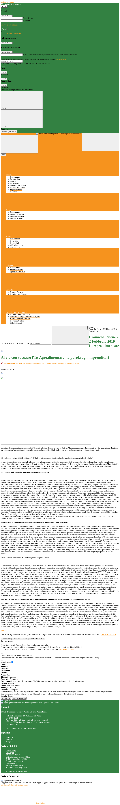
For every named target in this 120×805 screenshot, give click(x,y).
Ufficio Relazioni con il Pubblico (18, 757)
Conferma (12, 131)
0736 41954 (13, 718)
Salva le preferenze (19, 698)
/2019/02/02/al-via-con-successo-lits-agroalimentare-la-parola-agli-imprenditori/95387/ (41, 363)
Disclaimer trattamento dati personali (14, 785)
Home (91, 327)
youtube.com (6, 662)
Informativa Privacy (13, 755)
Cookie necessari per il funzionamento (15, 656)
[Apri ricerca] (100, 142)
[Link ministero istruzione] (11, 4)
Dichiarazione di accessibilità (16, 759)
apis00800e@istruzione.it (29, 720)
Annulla (4, 131)
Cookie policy (11, 751)
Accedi (4, 6)
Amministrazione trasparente (16, 767)
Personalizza (6, 639)
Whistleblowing (11, 763)
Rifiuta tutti (20, 639)
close (4, 155)
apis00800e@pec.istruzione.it (30, 722)
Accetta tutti (36, 639)
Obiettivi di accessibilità (14, 761)
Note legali (10, 753)
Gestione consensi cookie (15, 765)
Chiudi (4, 72)
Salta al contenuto (7, 2)
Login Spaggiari (61, 59)
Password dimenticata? (9, 25)
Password (26, 21)
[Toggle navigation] (19, 144)
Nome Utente (28, 18)
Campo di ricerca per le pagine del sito (15, 343)
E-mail (25, 55)
